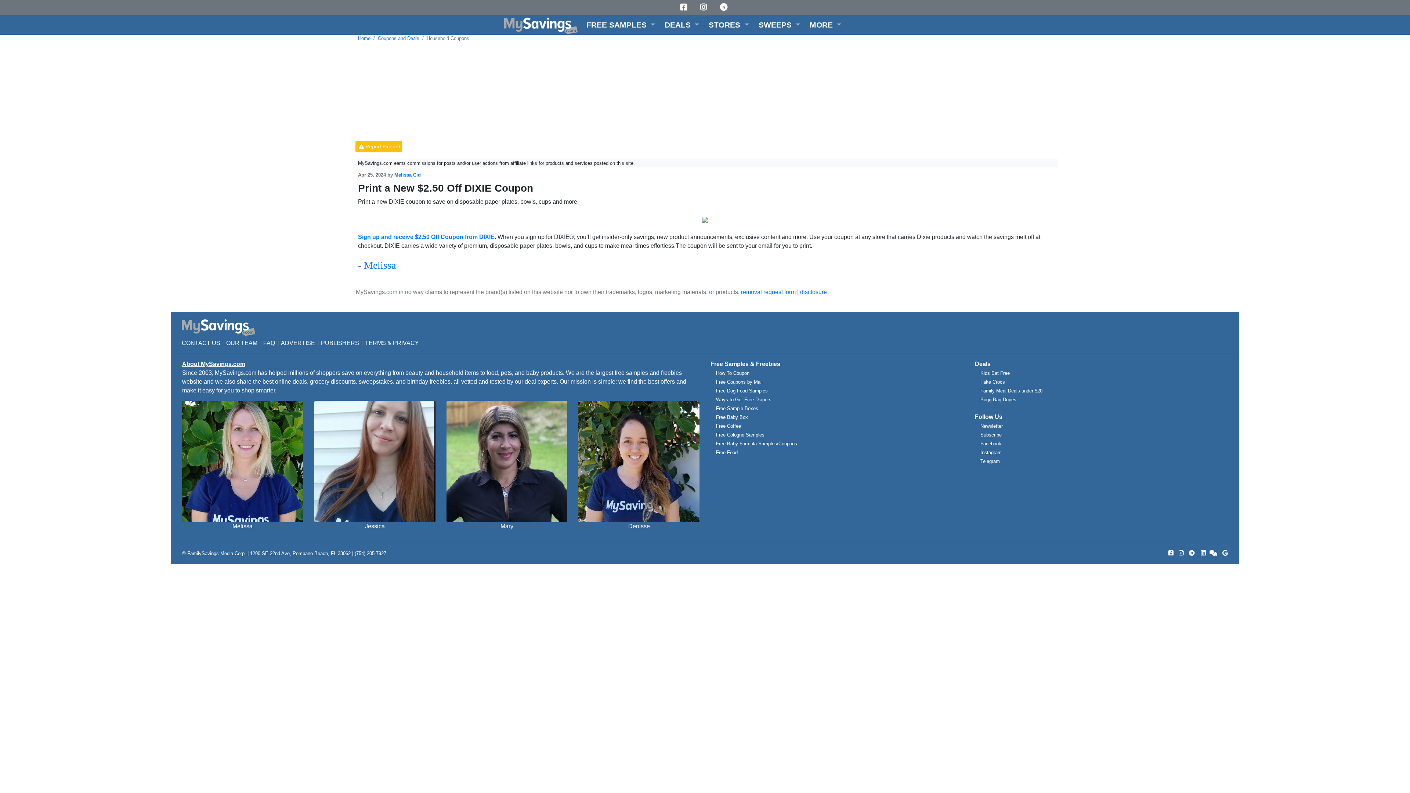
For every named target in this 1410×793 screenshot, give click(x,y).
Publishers (340, 343)
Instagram (991, 452)
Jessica (375, 526)
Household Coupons (448, 38)
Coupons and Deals (398, 38)
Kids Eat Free (995, 373)
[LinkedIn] (1202, 553)
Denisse (639, 526)
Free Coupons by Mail (739, 382)
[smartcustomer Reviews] (1213, 553)
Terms (375, 343)
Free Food (727, 452)
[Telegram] (724, 7)
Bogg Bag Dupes (998, 399)
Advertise (298, 343)
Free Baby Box (732, 417)
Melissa (380, 265)
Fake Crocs (992, 382)
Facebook (990, 443)
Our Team (241, 343)
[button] (620, 24)
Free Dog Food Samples (742, 391)
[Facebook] (685, 7)
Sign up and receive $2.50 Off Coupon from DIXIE (426, 237)
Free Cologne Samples (740, 435)
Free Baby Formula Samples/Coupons (756, 443)
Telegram (990, 461)
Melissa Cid (407, 175)
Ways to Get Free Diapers (743, 399)
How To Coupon (732, 373)
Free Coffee (728, 426)
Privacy (406, 343)
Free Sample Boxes (737, 408)
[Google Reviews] (1224, 553)
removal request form (768, 292)
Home (364, 38)
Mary (506, 526)
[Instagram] (705, 7)
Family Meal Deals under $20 (1011, 391)
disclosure (813, 292)
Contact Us (201, 343)
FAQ (269, 343)
